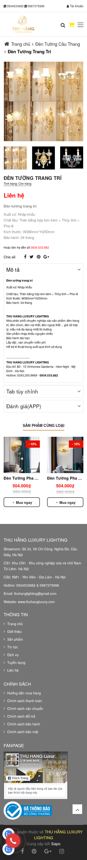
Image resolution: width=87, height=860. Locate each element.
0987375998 (36, 6)
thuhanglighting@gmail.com (35, 593)
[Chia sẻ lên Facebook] (26, 256)
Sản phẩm (15, 639)
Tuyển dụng (16, 662)
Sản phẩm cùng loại (43, 425)
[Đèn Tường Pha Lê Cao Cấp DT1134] (22, 455)
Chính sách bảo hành (23, 724)
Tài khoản (76, 6)
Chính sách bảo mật (22, 731)
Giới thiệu (14, 631)
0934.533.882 (40, 247)
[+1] (46, 256)
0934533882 (15, 6)
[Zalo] (8, 834)
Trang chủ (15, 623)
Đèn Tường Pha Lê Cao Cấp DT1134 (38, 478)
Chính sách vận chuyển (25, 708)
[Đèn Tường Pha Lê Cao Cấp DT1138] (65, 455)
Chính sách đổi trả (21, 716)
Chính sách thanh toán (24, 700)
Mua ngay (23, 502)
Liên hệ (13, 670)
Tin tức (12, 647)
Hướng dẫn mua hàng (24, 693)
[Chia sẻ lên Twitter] (32, 256)
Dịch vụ (13, 654)
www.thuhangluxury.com (36, 601)
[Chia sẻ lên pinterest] (39, 256)
